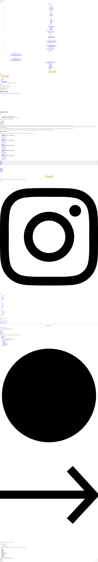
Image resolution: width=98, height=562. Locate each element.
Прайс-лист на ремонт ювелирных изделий (8, 339)
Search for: (1, 542)
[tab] (50, 120)
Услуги (2, 340)
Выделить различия (5, 546)
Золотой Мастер (48, 325)
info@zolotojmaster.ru (5, 321)
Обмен (4, 341)
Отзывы (4, 343)
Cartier (11, 93)
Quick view (13, 135)
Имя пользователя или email (4, 328)
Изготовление (3, 336)
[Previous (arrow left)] (0, 560)
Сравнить (10, 135)
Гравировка (3, 337)
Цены (2, 338)
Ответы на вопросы (5, 344)
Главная (1, 93)
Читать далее (3, 154)
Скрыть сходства (4, 545)
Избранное (1, 163)
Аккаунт (1, 162)
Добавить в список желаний (5, 135)
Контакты (3, 345)
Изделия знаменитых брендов (6, 93)
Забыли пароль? (2, 332)
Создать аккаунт (4, 327)
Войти (1, 331)
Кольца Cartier (14, 93)
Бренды (50, 11)
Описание (3, 120)
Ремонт (4, 342)
